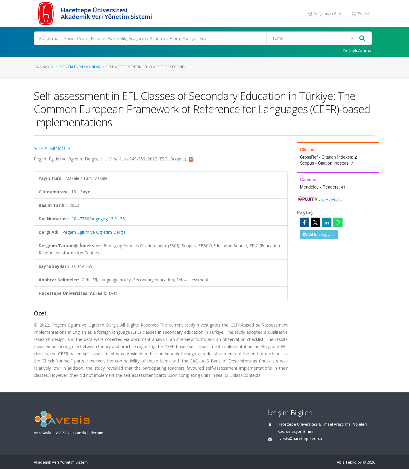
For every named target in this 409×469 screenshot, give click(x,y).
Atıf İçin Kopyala (320, 234)
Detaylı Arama (357, 50)
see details (331, 200)
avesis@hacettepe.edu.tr (300, 438)
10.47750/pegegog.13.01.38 (98, 218)
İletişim (97, 432)
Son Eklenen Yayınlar (80, 66)
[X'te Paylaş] (315, 222)
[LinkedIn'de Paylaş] (326, 222)
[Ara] (362, 38)
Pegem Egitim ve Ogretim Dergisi (94, 232)
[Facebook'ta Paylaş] (304, 222)
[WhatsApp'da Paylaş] (338, 222)
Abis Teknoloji (349, 462)
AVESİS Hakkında (71, 432)
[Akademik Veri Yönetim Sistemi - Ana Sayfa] (46, 13)
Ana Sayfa (44, 66)
